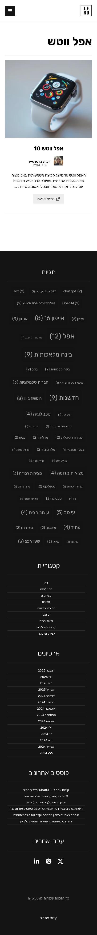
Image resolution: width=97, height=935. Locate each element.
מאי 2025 (46, 683)
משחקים (46, 595)
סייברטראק (22, 486)
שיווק (53, 541)
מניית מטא (36, 460)
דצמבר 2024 (46, 696)
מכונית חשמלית (73, 449)
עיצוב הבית (35, 512)
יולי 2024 (46, 727)
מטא (19, 437)
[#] (60, 861)
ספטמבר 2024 (46, 715)
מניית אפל (59, 460)
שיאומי (72, 541)
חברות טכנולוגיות (30, 382)
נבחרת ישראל (72, 486)
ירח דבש (31, 426)
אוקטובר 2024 (46, 708)
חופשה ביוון (29, 398)
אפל (62, 336)
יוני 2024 (46, 734)
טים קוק (64, 414)
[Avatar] (61, 162)
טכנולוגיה (38, 414)
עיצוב (66, 512)
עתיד (72, 527)
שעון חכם (29, 541)
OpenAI (70, 303)
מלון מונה (46, 449)
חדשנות (64, 397)
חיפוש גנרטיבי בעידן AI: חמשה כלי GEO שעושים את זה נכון (46, 808)
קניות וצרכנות (46, 633)
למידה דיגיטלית (69, 437)
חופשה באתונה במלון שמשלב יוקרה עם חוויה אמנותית (46, 815)
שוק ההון (24, 528)
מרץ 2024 (46, 753)
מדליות (40, 437)
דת (46, 583)
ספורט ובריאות (46, 608)
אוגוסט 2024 (46, 721)
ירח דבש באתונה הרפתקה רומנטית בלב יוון (46, 821)
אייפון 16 (49, 318)
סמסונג (54, 498)
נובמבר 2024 (46, 702)
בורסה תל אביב (31, 337)
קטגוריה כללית (46, 627)
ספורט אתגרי (29, 498)
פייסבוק (48, 528)
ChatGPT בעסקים (44, 291)
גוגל (32, 369)
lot (19, 291)
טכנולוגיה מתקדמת (58, 426)
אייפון (78, 319)
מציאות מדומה (66, 473)
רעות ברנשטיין (39, 161)
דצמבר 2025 (46, 670)
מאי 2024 (46, 740)
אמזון (20, 318)
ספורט (46, 602)
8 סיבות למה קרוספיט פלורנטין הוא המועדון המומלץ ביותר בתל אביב (46, 799)
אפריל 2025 (46, 689)
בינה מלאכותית (48, 354)
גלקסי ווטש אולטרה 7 (69, 382)
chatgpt (72, 291)
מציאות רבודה (27, 473)
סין (72, 498)
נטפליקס (46, 486)
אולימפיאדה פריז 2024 (36, 303)
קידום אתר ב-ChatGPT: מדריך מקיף (46, 790)
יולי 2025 (46, 677)
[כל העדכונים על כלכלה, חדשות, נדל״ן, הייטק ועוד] (86, 10)
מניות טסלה (20, 449)
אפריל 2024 (46, 746)
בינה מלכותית (57, 369)
